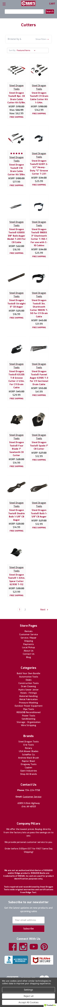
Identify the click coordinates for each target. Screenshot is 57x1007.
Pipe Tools (28, 709)
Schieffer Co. (28, 754)
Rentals (28, 631)
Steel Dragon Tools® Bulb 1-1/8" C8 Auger (39, 513)
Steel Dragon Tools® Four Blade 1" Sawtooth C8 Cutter (16, 449)
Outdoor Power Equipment (29, 705)
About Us (28, 650)
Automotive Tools (28, 676)
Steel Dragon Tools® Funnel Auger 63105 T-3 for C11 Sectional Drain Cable (39, 378)
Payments (28, 644)
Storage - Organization (28, 722)
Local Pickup (28, 647)
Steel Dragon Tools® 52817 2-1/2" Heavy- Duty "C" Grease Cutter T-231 (39, 167)
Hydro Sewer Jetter (28, 689)
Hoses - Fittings (28, 692)
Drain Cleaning (28, 686)
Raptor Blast (28, 761)
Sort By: (12, 50)
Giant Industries (28, 770)
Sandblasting (28, 718)
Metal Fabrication (28, 699)
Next (43, 609)
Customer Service (28, 634)
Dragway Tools (28, 764)
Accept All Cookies (29, 1002)
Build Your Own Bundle (28, 673)
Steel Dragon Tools (28, 741)
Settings (28, 989)
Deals (28, 679)
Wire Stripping (28, 725)
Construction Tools (28, 683)
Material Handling (28, 696)
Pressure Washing (28, 702)
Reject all (28, 996)
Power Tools (28, 715)
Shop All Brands (28, 774)
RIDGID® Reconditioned (28, 712)
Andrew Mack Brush (28, 757)
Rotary (28, 748)
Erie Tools (28, 744)
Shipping (28, 641)
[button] (28, 39)
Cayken (28, 767)
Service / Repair (29, 637)
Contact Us (28, 653)
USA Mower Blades (28, 751)
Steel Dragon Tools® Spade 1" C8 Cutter (39, 445)
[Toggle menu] (4, 4)
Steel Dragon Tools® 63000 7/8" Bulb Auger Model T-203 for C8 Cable (16, 236)
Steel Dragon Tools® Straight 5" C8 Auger (16, 303)
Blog (28, 657)
